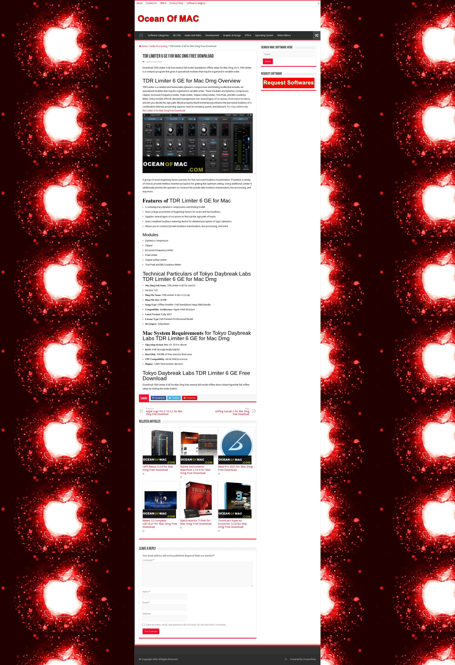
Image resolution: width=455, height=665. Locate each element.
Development (212, 35)
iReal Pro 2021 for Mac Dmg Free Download (235, 468)
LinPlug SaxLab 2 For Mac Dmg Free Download (232, 412)
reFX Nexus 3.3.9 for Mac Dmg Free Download (158, 468)
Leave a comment (154, 62)
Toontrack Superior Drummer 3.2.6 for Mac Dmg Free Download (232, 524)
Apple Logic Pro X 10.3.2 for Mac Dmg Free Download (164, 412)
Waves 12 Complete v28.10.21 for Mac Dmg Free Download (160, 524)
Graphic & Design (232, 35)
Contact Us (151, 3)
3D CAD (177, 35)
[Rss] (318, 3)
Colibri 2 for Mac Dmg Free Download (165, 110)
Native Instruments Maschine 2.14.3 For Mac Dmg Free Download (195, 470)
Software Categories (158, 35)
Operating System (264, 35)
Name (146, 591)
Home (141, 35)
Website (147, 613)
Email (146, 602)
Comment (148, 560)
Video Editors (284, 35)
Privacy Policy (176, 3)
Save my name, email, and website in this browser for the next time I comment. (186, 624)
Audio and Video (193, 35)
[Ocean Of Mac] (168, 18)
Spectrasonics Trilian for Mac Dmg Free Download (195, 522)
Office (248, 35)
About (139, 3)
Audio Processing (158, 46)
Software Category (196, 3)
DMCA (163, 3)
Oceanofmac (309, 659)
